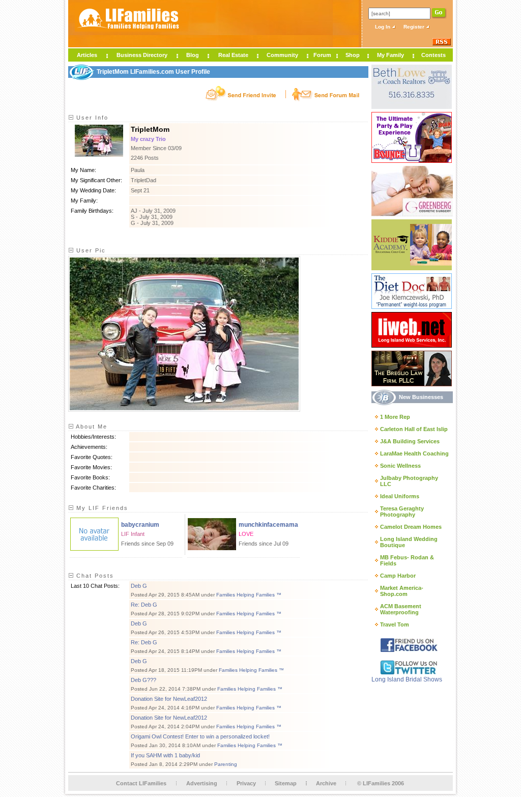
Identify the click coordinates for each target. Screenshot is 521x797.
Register (414, 27)
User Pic (90, 250)
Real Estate (233, 55)
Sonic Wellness (400, 466)
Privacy (246, 783)
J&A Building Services (410, 441)
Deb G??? (143, 680)
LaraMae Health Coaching (414, 453)
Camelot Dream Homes (411, 527)
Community (282, 55)
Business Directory (142, 55)
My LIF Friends (101, 508)
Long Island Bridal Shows (406, 679)
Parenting (225, 764)
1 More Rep (395, 417)
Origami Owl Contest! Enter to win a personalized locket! (200, 736)
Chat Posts (94, 576)
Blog (192, 55)
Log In (383, 27)
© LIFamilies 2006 (380, 783)
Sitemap (286, 783)
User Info (91, 118)
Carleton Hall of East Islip (414, 429)
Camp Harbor (398, 576)
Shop (352, 55)
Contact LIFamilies (141, 783)
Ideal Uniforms (399, 496)
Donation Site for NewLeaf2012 (169, 699)
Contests (433, 55)
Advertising (201, 783)
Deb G (139, 586)
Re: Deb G (144, 605)
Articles (87, 55)
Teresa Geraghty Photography (402, 511)
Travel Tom (394, 624)
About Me (90, 426)
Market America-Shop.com (401, 591)
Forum (322, 55)
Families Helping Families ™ (248, 594)
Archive (326, 783)
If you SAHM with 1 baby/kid (165, 755)
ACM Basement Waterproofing (400, 609)
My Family (390, 55)
